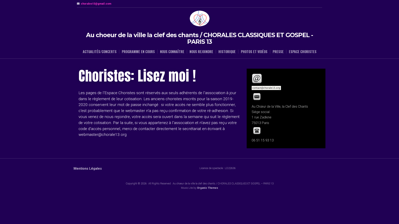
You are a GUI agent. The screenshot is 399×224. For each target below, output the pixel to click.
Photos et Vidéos (254, 52)
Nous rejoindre (201, 52)
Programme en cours (138, 52)
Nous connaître (172, 52)
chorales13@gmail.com (96, 3)
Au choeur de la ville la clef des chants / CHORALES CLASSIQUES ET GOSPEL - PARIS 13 (199, 38)
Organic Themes (207, 187)
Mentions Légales (88, 168)
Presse (278, 52)
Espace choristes (302, 52)
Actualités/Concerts (100, 52)
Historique (227, 52)
